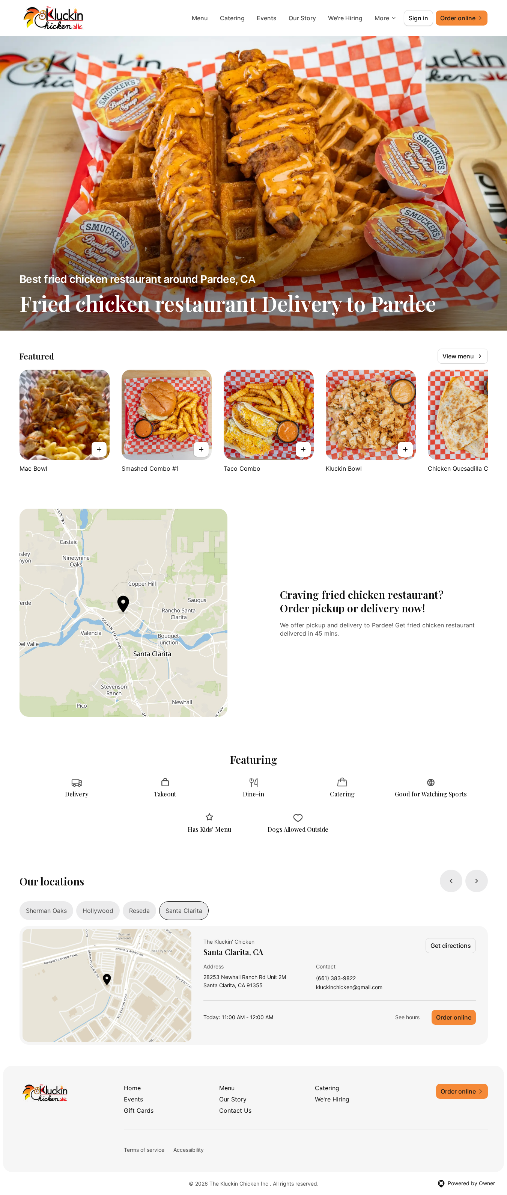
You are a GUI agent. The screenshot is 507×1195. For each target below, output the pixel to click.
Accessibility (188, 1150)
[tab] (46, 910)
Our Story (302, 18)
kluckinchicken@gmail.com (349, 987)
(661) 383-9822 (336, 978)
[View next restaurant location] (476, 881)
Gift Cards (138, 1110)
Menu (200, 18)
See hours (407, 1017)
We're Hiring (345, 18)
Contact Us (235, 1110)
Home (132, 1088)
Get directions (450, 945)
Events (267, 18)
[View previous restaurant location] (451, 881)
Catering (232, 18)
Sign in (418, 18)
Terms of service (144, 1150)
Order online (453, 1017)
